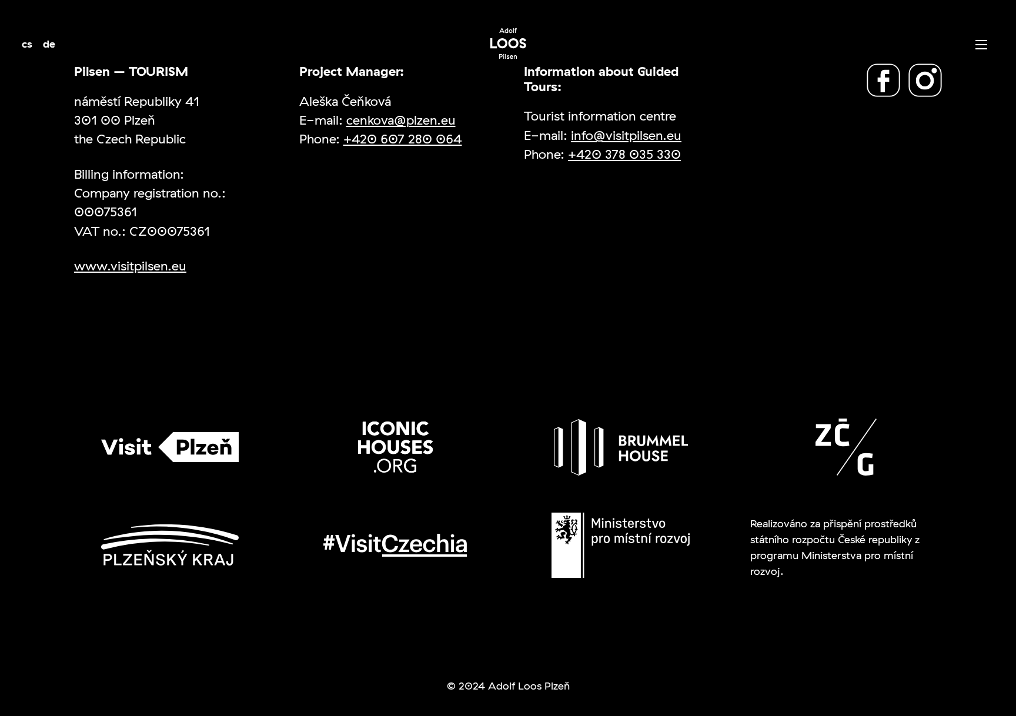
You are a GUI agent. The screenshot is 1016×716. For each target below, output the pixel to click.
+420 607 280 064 (402, 138)
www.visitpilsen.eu (130, 265)
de (49, 44)
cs (27, 44)
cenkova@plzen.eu (401, 120)
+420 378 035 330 (624, 154)
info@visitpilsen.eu (626, 135)
